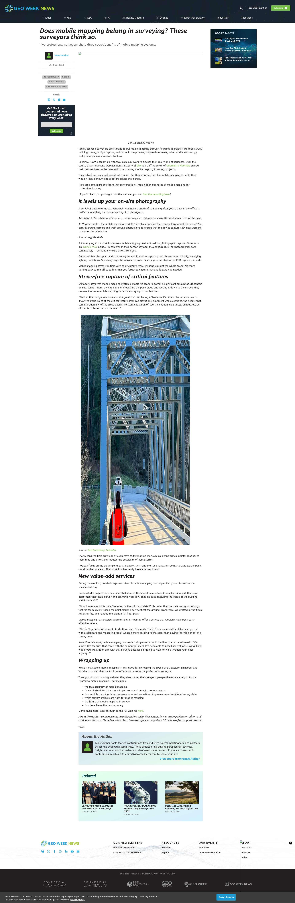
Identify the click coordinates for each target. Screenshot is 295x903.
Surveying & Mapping (56, 87)
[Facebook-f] (54, 851)
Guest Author (62, 55)
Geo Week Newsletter (124, 848)
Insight (65, 77)
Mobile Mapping (56, 82)
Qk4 (139, 166)
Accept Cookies (226, 897)
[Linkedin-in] (66, 851)
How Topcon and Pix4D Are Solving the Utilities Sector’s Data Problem (238, 59)
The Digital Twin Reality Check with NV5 (236, 40)
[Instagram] (60, 851)
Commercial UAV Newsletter (127, 853)
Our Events (208, 843)
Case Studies (133, 785)
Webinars (166, 848)
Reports (165, 853)
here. (141, 711)
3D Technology (51, 77)
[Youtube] (72, 851)
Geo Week (204, 848)
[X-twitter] (48, 851)
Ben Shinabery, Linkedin (102, 550)
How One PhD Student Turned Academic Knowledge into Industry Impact (239, 49)
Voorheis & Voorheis (178, 166)
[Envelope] (78, 851)
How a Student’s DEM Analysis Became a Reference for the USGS (140, 809)
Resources (170, 843)
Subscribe (56, 131)
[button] (48, 99)
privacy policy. (77, 900)
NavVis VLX (90, 247)
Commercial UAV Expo (210, 853)
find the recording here (156, 194)
